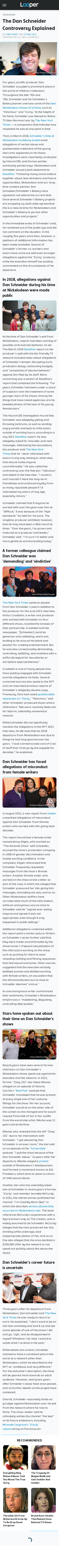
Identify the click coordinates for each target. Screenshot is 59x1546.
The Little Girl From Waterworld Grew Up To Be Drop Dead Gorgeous (15, 1520)
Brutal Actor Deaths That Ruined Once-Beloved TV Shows (42, 1519)
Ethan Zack (30, 34)
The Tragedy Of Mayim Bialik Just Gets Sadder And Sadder (41, 1477)
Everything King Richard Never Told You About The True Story (14, 1477)
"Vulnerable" (38, 1148)
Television (9, 15)
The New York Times (15, 602)
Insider (51, 813)
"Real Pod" (21, 1090)
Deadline (8, 174)
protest (43, 1161)
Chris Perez (12, 34)
